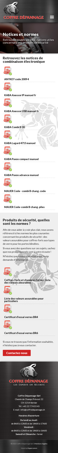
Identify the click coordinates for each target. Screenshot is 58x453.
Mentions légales (40, 444)
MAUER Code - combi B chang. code (25, 191)
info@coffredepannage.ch (33, 409)
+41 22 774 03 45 (31, 406)
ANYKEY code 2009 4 (16, 79)
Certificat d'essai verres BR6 (21, 333)
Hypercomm (32, 448)
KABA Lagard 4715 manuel (19, 143)
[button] (52, 17)
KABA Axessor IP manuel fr (20, 95)
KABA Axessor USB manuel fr (21, 111)
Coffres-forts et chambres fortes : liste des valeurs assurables (27, 281)
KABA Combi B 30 (14, 127)
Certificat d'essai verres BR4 (21, 317)
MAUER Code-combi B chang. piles (24, 207)
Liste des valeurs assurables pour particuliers (24, 300)
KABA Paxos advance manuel (21, 175)
